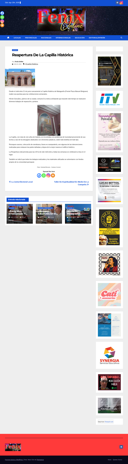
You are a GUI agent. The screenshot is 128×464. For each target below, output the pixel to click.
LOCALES (17, 38)
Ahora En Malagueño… (74, 212)
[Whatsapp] (44, 175)
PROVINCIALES (31, 38)
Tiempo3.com (109, 422)
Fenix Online (19, 61)
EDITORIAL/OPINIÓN (97, 38)
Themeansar (40, 459)
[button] (121, 38)
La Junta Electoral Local (22, 182)
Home (109, 459)
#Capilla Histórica (31, 64)
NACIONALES (46, 38)
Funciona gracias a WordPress (14, 459)
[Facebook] (39, 175)
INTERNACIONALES (63, 38)
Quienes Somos (117, 459)
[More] (53, 175)
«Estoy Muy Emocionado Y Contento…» (17, 214)
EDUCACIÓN (80, 38)
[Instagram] (48, 175)
